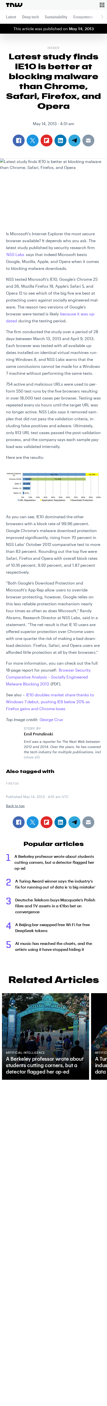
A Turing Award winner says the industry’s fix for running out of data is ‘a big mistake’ (55, 884)
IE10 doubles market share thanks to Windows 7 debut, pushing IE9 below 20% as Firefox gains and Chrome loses (50, 701)
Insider (54, 48)
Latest (11, 16)
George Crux (51, 719)
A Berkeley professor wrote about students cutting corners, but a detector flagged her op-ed (54, 862)
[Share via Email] (88, 822)
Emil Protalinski (38, 733)
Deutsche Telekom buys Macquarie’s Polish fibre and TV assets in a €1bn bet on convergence (55, 905)
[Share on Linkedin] (60, 822)
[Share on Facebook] (19, 822)
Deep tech (30, 16)
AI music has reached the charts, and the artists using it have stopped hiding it (53, 946)
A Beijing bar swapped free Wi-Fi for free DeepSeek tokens (52, 927)
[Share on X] (33, 822)
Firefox (12, 783)
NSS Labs (15, 254)
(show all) (32, 757)
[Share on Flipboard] (47, 822)
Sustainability (56, 16)
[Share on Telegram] (74, 822)
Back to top (15, 806)
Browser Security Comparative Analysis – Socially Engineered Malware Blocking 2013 (48, 677)
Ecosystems (83, 16)
